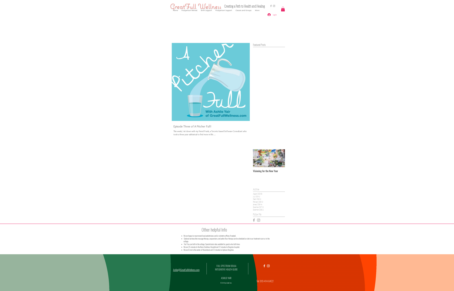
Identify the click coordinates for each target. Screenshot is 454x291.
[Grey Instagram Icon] (259, 220)
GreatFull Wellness (195, 6)
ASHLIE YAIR (226, 278)
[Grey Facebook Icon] (271, 5)
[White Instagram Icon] (268, 266)
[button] (283, 9)
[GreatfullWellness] (274, 5)
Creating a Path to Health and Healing (244, 6)
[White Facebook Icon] (264, 266)
